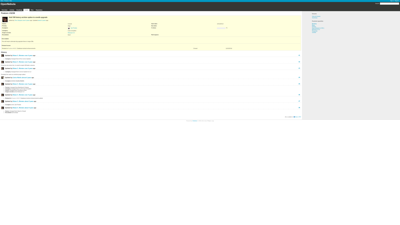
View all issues (316, 16)
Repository (39, 10)
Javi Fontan (74, 28)
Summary (314, 18)
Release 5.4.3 (316, 29)
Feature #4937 (12, 48)
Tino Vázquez (18, 20)
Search (377, 3)
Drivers (314, 26)
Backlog (314, 23)
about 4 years (42, 20)
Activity (12, 10)
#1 (299, 55)
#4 (299, 77)
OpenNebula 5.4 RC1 (318, 28)
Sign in (392, 0)
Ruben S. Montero (18, 55)
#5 (299, 84)
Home (2, 0)
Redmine (195, 120)
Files (32, 10)
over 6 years (26, 20)
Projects (6, 0)
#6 (299, 95)
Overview (4, 10)
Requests (314, 31)
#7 (299, 101)
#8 (299, 107)
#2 (299, 62)
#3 (299, 68)
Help (10, 0)
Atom (296, 117)
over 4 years (29, 84)
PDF (300, 117)
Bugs (313, 25)
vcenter (314, 32)
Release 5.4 (71, 33)
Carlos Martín (17, 77)
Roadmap (19, 10)
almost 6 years (26, 77)
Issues (26, 10)
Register (397, 0)
